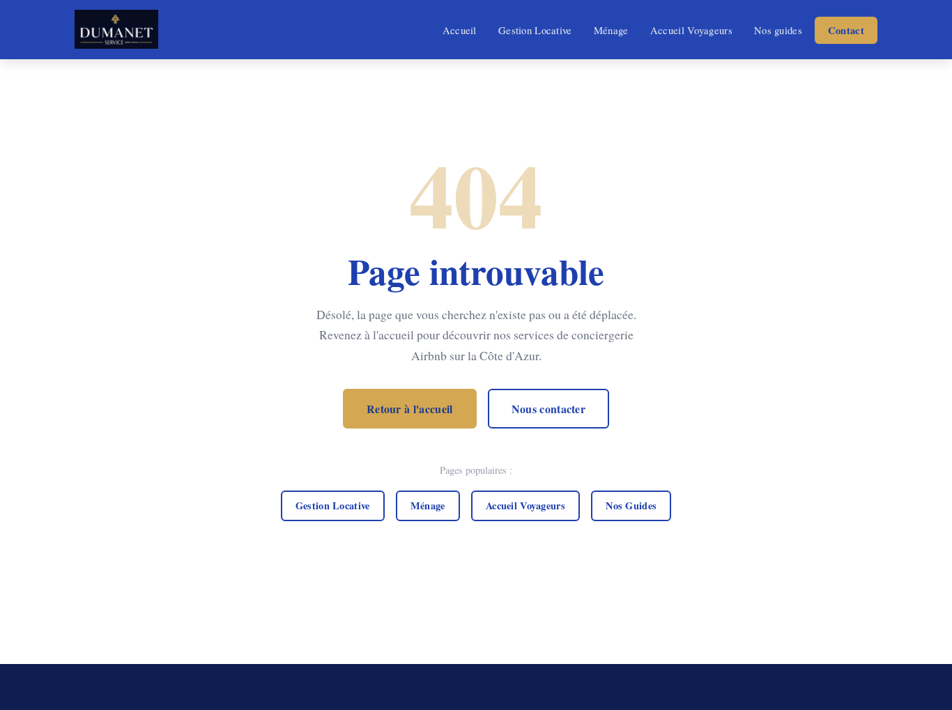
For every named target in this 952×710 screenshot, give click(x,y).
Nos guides (778, 30)
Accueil (460, 30)
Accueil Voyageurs (691, 30)
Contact (846, 30)
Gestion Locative (535, 30)
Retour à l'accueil (410, 409)
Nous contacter (548, 409)
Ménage (611, 30)
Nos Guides (631, 505)
